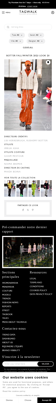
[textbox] (17, 35)
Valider (45, 364)
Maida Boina (12, 172)
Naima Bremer (13, 164)
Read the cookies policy (14, 391)
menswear (8, 287)
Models (6, 295)
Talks (5, 318)
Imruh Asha (11, 148)
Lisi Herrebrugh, (15, 141)
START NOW (32, 6)
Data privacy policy (41, 294)
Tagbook (7, 314)
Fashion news (10, 303)
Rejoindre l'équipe (12, 346)
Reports (6, 307)
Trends (6, 299)
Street (6, 310)
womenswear (10, 283)
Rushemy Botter (37, 141)
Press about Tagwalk (14, 322)
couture (7, 291)
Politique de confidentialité (38, 371)
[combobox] (17, 35)
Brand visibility (11, 350)
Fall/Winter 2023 (27, 56)
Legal (33, 279)
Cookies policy (38, 290)
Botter (11, 56)
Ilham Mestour (14, 156)
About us (7, 343)
